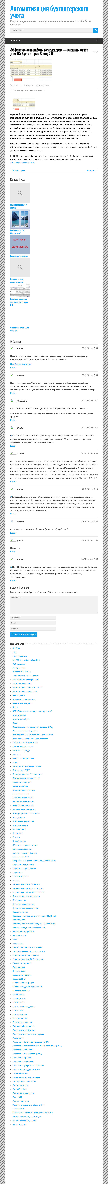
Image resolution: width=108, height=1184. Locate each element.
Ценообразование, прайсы (25, 1120)
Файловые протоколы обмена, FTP (29, 1105)
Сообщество (18, 994)
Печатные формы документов (26, 896)
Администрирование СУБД (25, 691)
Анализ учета (19, 695)
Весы (15, 723)
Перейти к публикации (20, 364)
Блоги (15, 707)
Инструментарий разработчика (27, 766)
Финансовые (18, 1109)
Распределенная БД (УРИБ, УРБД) (29, 951)
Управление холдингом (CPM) (26, 1069)
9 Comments (44, 86)
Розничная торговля (22, 963)
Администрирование (22, 683)
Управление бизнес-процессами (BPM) (31, 1042)
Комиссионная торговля (24, 790)
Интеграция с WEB (21, 770)
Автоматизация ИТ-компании (26, 676)
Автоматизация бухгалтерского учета (49, 11)
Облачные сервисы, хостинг (25, 845)
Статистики (18, 1010)
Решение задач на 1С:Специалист (28, 959)
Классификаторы (20, 786)
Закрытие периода (21, 750)
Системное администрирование (27, 987)
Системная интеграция (23, 983)
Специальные (19, 998)
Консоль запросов (21, 794)
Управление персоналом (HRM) (27, 1054)
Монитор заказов (20, 825)
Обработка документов (23, 865)
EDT (14, 652)
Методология (19, 817)
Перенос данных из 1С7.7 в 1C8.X (28, 892)
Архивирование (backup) (24, 699)
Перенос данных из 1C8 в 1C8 (26, 884)
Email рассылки (20, 656)
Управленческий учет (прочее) (27, 1077)
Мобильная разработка (23, 821)
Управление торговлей (23, 1061)
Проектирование (20, 912)
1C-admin (16, 86)
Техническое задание (22, 1022)
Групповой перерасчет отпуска (18, 206)
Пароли (16, 880)
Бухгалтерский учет (21, 719)
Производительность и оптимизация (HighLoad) (35, 916)
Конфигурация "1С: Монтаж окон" (17, 232)
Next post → (92, 170)
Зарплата (17, 754)
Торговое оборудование (24, 1026)
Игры (15, 762)
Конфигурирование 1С (23, 798)
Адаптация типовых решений (26, 679)
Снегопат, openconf (21, 991)
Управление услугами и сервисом (28, 1065)
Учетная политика (21, 1101)
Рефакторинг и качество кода (26, 955)
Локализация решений (23, 805)
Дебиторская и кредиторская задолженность (33, 735)
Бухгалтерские (19, 715)
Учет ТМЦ (17, 1097)
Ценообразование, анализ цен (27, 1117)
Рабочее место (19, 935)
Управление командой (23, 1050)
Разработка (18, 943)
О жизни (16, 837)
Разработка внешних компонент (27, 947)
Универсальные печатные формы (28, 1034)
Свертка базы (19, 971)
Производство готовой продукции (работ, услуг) (34, 924)
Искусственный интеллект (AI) (26, 778)
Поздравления (19, 900)
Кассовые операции (22, 782)
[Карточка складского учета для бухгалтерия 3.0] (54, 291)
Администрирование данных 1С (27, 687)
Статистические (20, 1014)
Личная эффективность (23, 802)
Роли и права (19, 967)
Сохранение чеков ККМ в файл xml (19, 329)
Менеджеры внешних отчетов (26, 813)
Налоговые (18, 833)
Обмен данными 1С (22, 849)
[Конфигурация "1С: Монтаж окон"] (54, 219)
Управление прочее (22, 1057)
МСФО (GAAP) (19, 829)
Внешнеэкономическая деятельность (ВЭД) (33, 727)
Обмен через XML (21, 857)
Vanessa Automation (22, 672)
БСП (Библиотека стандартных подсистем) (32, 711)
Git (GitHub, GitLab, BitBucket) (26, 660)
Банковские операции (23, 703)
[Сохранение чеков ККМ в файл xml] (54, 316)
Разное (16, 939)
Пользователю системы (23, 904)
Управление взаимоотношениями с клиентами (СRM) (37, 1046)
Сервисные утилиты (22, 975)
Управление (18, 1038)
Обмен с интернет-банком (25, 853)
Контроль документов (19, 255)
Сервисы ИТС (19, 979)
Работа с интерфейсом (23, 931)
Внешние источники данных (25, 731)
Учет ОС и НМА (20, 1089)
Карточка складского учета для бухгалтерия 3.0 (19, 302)
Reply (12, 367)
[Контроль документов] (54, 244)
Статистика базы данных (24, 1006)
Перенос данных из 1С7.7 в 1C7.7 (28, 888)
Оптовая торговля (20, 90)
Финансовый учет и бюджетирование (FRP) (33, 1113)
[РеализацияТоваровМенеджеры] (24, 109)
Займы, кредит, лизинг (23, 746)
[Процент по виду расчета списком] (54, 268)
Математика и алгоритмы (24, 809)
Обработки (17, 872)
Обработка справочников (24, 868)
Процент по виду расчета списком (16, 280)
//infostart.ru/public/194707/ (22, 163)
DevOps (16, 648)
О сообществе (19, 841)
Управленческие (20, 1073)
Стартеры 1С (19, 1002)
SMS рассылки (19, 668)
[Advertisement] (54, 1156)
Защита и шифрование (23, 758)
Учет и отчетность (37, 90)
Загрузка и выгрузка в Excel (25, 742)
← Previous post (17, 170)
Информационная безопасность (27, 774)
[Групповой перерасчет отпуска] (54, 193)
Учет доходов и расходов (24, 1081)
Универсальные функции (24, 1030)
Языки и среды (19, 1124)
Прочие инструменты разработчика (29, 928)
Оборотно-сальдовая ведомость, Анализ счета (34, 861)
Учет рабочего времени (23, 1093)
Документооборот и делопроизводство (30, 739)
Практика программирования (26, 908)
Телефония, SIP (20, 1018)
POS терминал (19, 664)
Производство (19, 920)
